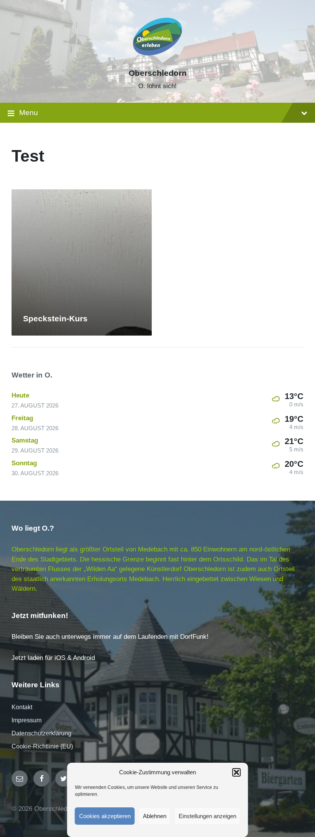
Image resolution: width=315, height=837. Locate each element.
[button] (236, 772)
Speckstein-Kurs (55, 318)
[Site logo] (157, 59)
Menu (28, 113)
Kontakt (22, 707)
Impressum (26, 720)
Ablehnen (154, 816)
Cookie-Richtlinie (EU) (42, 746)
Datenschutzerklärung (41, 733)
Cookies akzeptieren (105, 816)
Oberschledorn (158, 73)
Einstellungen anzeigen (207, 816)
